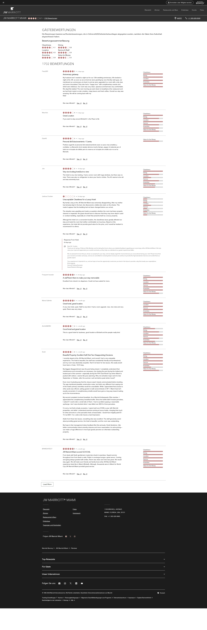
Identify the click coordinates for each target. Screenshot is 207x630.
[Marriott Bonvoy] (199, 2)
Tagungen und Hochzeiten (52, 525)
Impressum (76, 513)
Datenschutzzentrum (120, 597)
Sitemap (65, 600)
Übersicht (148, 10)
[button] (180, 2)
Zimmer (157, 10)
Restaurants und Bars (170, 10)
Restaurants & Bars (49, 517)
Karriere (60, 597)
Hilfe (72, 600)
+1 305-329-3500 (194, 18)
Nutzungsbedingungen (72, 597)
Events (194, 10)
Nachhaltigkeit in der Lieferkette (51, 600)
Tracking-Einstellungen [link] (49, 597)
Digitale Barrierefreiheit (144, 597)
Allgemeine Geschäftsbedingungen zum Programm (96, 597)
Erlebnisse (184, 10)
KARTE (179, 18)
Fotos (202, 10)
